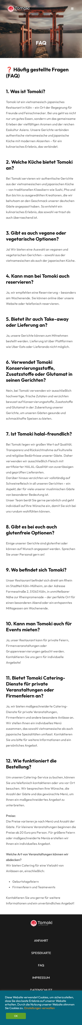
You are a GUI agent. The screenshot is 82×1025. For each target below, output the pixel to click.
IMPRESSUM (41, 978)
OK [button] (16, 1015)
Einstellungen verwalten (39, 1008)
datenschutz (41, 990)
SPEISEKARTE (41, 953)
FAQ (41, 965)
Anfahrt (41, 940)
